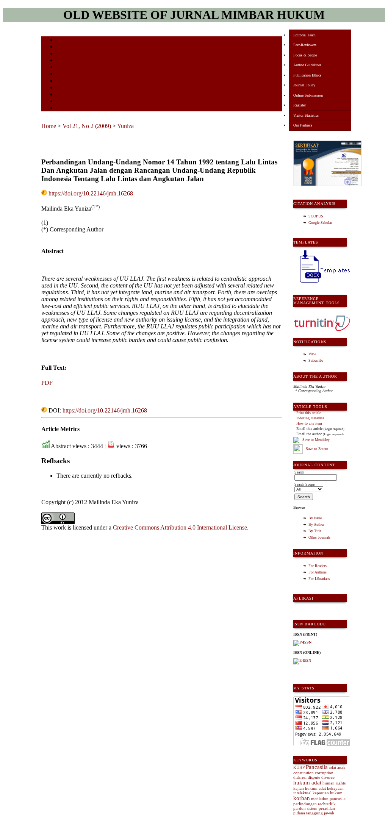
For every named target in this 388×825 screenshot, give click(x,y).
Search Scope (304, 484)
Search (61, 61)
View (312, 354)
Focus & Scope (305, 55)
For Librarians (319, 579)
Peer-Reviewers (304, 45)
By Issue (315, 518)
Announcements (69, 81)
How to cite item (309, 423)
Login (61, 54)
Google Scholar (320, 222)
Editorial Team (304, 35)
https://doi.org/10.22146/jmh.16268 (90, 193)
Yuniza (125, 126)
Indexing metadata (310, 418)
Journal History (69, 102)
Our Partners (302, 125)
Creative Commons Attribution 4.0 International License (180, 527)
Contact (63, 108)
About (61, 47)
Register (299, 105)
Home (61, 40)
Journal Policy (304, 85)
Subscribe (315, 360)
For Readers (317, 566)
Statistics (64, 88)
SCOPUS (315, 216)
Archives (63, 74)
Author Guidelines (307, 65)
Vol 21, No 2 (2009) (87, 126)
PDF (47, 383)
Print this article (308, 413)
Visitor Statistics (306, 115)
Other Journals (319, 537)
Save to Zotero (316, 449)
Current (62, 68)
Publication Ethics (307, 75)
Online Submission (308, 95)
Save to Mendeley (316, 440)
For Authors (317, 572)
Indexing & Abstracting (76, 95)
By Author (316, 524)
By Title (314, 531)
